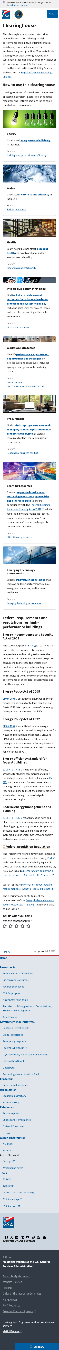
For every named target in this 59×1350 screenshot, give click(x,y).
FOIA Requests (11, 1305)
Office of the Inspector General (21, 1293)
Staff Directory (11, 1102)
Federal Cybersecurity (15, 1047)
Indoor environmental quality (21, 268)
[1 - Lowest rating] (5, 926)
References (7, 1107)
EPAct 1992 (9, 726)
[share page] (9, 952)
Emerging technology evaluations (24, 603)
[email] (44, 1237)
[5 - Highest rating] (28, 926)
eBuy (5, 1178)
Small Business (11, 1017)
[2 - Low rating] (11, 926)
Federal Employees (13, 986)
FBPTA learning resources (20, 537)
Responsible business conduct (22, 452)
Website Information (13, 1138)
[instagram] (33, 1237)
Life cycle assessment (18, 327)
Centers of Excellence (15, 1028)
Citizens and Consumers (16, 980)
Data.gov (8, 1161)
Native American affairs (16, 999)
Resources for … (10, 967)
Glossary (38, 1346)
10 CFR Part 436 (11, 817)
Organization (8, 1090)
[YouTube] (27, 1237)
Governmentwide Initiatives (17, 1022)
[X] (11, 1237)
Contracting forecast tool (17, 1192)
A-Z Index (8, 1143)
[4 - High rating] (22, 926)
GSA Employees (11, 993)
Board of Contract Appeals (18, 1311)
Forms (6, 1133)
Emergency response (14, 1041)
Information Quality (14, 1061)
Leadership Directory (14, 1095)
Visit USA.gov (11, 1331)
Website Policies (12, 1282)
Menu (51, 13)
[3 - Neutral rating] (16, 926)
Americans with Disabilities (18, 973)
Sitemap (7, 1150)
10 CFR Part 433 (11, 769)
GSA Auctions (10, 1206)
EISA (31, 645)
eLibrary (7, 1185)
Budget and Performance (17, 1119)
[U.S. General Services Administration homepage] (12, 14)
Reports (7, 1288)
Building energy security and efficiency (26, 155)
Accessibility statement (16, 1276)
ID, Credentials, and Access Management (25, 1054)
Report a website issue (15, 1085)
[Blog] (38, 1237)
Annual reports (11, 1113)
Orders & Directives (13, 1126)
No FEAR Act (10, 1300)
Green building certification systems (25, 386)
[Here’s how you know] (29, 4)
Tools (3, 1173)
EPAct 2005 (9, 698)
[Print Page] (5, 951)
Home (3, 958)
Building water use (16, 209)
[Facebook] (6, 1237)
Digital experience (13, 1034)
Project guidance (15, 382)
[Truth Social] (22, 1237)
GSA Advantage (11, 1199)
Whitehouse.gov (12, 1168)
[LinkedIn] (17, 1237)
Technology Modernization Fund (21, 1074)
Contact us (6, 1079)
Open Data (9, 1067)
